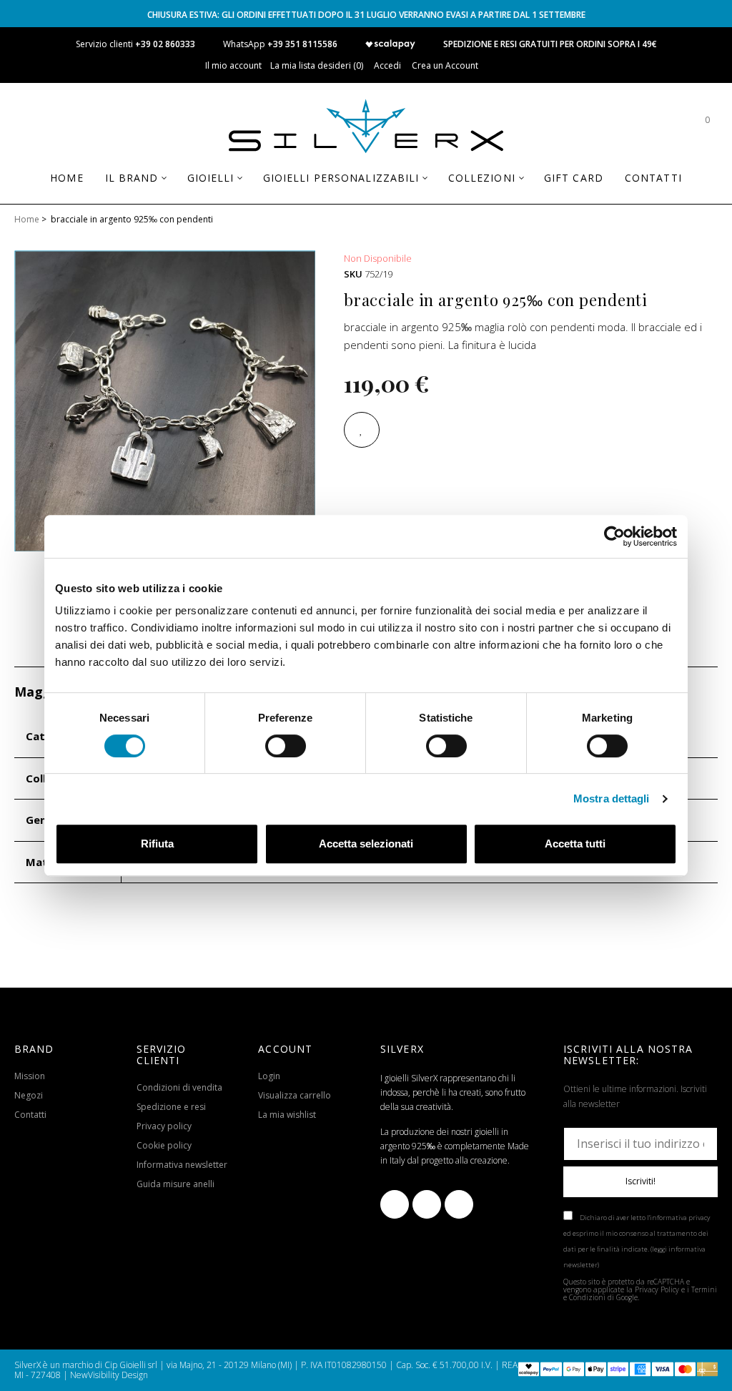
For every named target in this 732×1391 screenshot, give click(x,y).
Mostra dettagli (611, 798)
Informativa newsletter (182, 1165)
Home (26, 219)
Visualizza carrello (294, 1095)
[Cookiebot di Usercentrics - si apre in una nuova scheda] (614, 536)
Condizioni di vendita (179, 1087)
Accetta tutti (575, 843)
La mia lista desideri (315, 65)
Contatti (30, 1115)
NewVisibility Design (109, 1375)
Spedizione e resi (171, 1107)
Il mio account (233, 65)
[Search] (664, 126)
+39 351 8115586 (302, 44)
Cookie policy (164, 1145)
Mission (29, 1076)
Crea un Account (445, 65)
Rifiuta (157, 843)
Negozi (28, 1095)
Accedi (387, 65)
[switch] (285, 745)
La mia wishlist (287, 1115)
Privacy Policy (657, 1289)
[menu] (366, 183)
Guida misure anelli (175, 1184)
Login (269, 1076)
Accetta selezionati (366, 843)
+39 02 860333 (165, 44)
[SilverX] (366, 129)
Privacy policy (164, 1126)
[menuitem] (66, 178)
